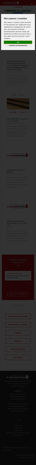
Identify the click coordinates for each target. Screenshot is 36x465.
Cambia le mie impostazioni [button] (18, 45)
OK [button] (18, 42)
